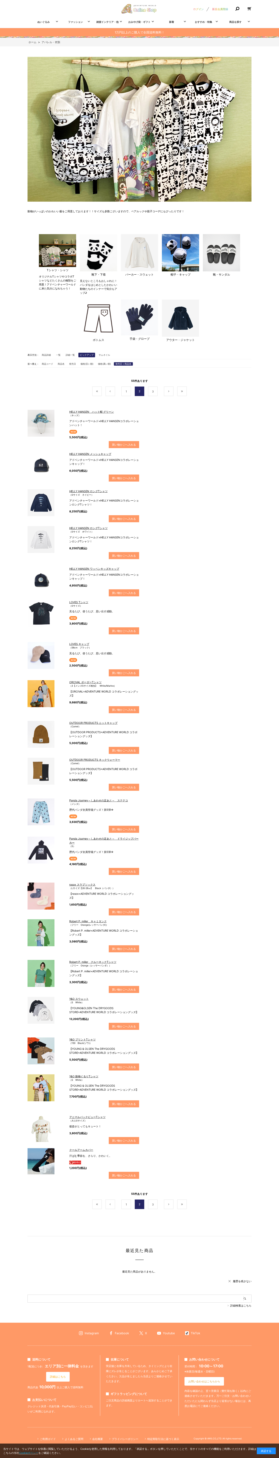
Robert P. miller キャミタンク (88, 921)
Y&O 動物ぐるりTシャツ (83, 1076)
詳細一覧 (70, 354)
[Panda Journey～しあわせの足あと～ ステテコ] (46, 811)
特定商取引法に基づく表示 (163, 1439)
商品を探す (235, 21)
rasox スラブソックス (82, 884)
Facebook (122, 1333)
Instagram (92, 1333)
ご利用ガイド (48, 1439)
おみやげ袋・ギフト (139, 21)
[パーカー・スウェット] (139, 253)
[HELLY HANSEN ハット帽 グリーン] (46, 423)
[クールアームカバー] (46, 1161)
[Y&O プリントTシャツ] (46, 1050)
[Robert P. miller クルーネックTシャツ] (46, 973)
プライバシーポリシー (125, 1439)
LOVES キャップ (79, 644)
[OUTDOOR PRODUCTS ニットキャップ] (46, 734)
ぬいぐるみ (43, 21)
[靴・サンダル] (221, 253)
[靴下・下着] (98, 253)
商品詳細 (46, 354)
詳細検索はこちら (240, 1305)
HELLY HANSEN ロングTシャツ (88, 491)
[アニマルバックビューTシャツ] (46, 1128)
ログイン (198, 9)
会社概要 (97, 1439)
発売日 (72, 363)
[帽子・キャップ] (180, 253)
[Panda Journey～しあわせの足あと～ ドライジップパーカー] (46, 850)
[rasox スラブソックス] (46, 896)
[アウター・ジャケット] (180, 319)
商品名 (61, 363)
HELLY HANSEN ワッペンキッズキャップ (94, 568)
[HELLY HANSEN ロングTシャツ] (46, 502)
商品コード (47, 363)
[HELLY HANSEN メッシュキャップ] (46, 465)
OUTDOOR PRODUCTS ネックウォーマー (94, 759)
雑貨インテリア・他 (107, 21)
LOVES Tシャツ (78, 602)
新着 (171, 21)
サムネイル (104, 354)
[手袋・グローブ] (139, 318)
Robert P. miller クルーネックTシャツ (92, 962)
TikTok (195, 1333)
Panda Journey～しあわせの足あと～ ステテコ (98, 800)
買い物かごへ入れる (124, 444)
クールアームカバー (81, 1149)
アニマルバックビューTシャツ (87, 1117)
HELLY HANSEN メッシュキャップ (90, 454)
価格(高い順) (104, 363)
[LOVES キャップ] (46, 655)
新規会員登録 (220, 9)
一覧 (58, 354)
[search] (247, 1298)
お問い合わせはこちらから (204, 1381)
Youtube (169, 1333)
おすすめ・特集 (203, 21)
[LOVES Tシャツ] (46, 613)
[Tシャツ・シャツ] (57, 251)
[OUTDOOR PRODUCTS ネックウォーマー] (46, 771)
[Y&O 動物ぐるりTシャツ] (46, 1087)
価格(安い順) (86, 363)
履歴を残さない (242, 1281)
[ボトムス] (98, 319)
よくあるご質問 (74, 1439)
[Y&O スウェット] (46, 1010)
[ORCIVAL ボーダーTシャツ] (46, 693)
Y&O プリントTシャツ (82, 1039)
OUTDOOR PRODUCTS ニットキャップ (93, 722)
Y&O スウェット (79, 998)
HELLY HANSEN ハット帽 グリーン (91, 411)
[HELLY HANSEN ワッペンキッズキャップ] (46, 580)
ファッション (75, 21)
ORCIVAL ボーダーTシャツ (85, 682)
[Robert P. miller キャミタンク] (46, 932)
